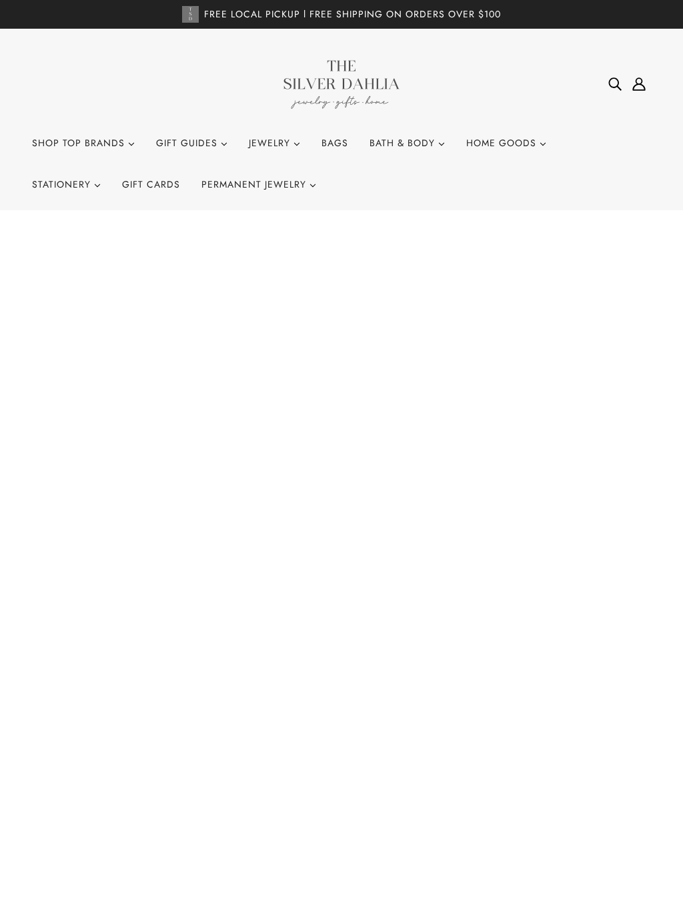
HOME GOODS (503, 143)
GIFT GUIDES (188, 143)
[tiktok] (112, 772)
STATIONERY (63, 184)
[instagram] (69, 772)
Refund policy (333, 779)
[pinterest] (90, 772)
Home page (303, 399)
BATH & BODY (404, 143)
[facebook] (48, 772)
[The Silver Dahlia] (341, 83)
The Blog (321, 743)
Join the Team (332, 725)
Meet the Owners (341, 761)
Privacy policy (334, 797)
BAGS (334, 143)
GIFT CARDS (151, 184)
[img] (615, 83)
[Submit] (623, 757)
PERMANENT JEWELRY (255, 184)
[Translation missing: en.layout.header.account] (639, 83)
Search (316, 689)
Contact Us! (327, 707)
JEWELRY (271, 143)
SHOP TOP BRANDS (80, 143)
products (464, 399)
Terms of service (339, 815)
